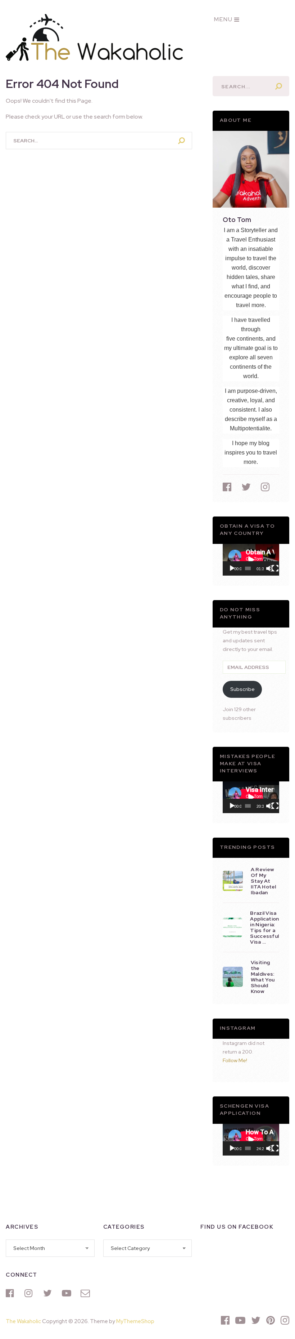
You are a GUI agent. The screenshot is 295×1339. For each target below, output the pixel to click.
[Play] (232, 568)
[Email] (86, 1293)
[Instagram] (30, 1293)
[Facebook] (11, 1293)
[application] (251, 560)
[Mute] (269, 568)
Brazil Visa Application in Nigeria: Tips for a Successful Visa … (264, 927)
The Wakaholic (23, 1321)
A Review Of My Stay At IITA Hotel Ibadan (263, 880)
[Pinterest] (270, 1320)
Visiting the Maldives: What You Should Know (262, 976)
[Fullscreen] (275, 568)
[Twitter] (49, 1293)
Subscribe (242, 689)
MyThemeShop (135, 1321)
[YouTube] (67, 1293)
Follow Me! (235, 1060)
